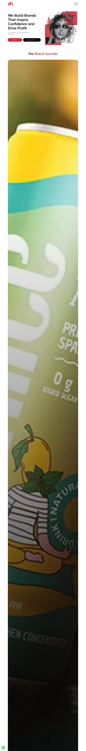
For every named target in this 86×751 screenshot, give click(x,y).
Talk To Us (14, 40)
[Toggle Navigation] (76, 4)
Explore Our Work (31, 40)
